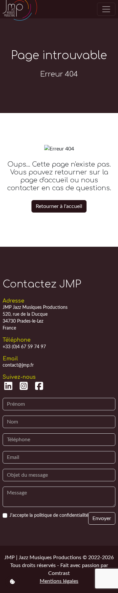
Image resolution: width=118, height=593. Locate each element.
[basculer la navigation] (106, 9)
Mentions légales (59, 581)
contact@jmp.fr (18, 365)
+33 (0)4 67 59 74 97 (24, 347)
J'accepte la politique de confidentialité (49, 515)
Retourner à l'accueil (59, 206)
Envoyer (101, 518)
